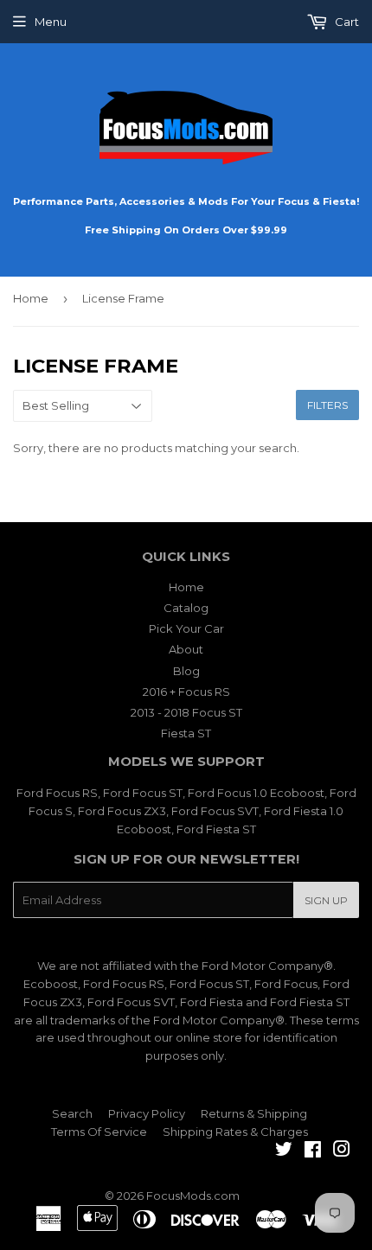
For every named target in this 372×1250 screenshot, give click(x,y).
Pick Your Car (186, 628)
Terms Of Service (99, 1131)
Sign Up (326, 900)
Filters (327, 405)
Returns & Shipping (254, 1113)
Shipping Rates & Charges (235, 1131)
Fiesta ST (186, 733)
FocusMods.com (193, 1195)
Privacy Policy (146, 1113)
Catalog (186, 608)
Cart (345, 22)
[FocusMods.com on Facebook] (313, 1151)
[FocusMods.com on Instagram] (341, 1151)
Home (30, 298)
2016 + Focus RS (186, 691)
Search (72, 1113)
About (186, 649)
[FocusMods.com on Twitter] (283, 1151)
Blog (186, 671)
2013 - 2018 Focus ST (186, 712)
